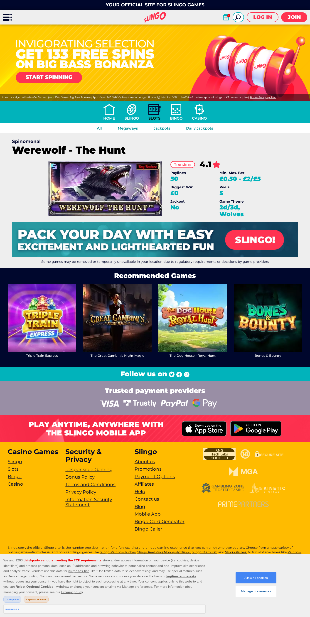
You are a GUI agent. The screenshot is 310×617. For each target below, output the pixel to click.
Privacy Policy (80, 492)
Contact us (147, 499)
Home (109, 118)
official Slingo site (47, 547)
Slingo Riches (235, 552)
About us (145, 461)
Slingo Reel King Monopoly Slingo (163, 552)
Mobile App (148, 514)
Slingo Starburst (204, 552)
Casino (199, 118)
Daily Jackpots (199, 128)
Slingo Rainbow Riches (118, 552)
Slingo (132, 118)
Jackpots (162, 128)
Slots (154, 118)
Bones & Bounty (268, 356)
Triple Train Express (42, 356)
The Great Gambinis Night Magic (117, 356)
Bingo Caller (148, 529)
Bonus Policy (80, 477)
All (99, 128)
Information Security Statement (88, 502)
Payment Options (155, 476)
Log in (262, 17)
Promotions (148, 469)
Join (294, 17)
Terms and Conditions (90, 484)
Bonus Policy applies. (263, 97)
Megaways (128, 128)
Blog (140, 506)
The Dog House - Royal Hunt (193, 356)
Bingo (176, 118)
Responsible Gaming (89, 469)
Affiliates (144, 484)
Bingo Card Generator (160, 521)
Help (140, 491)
